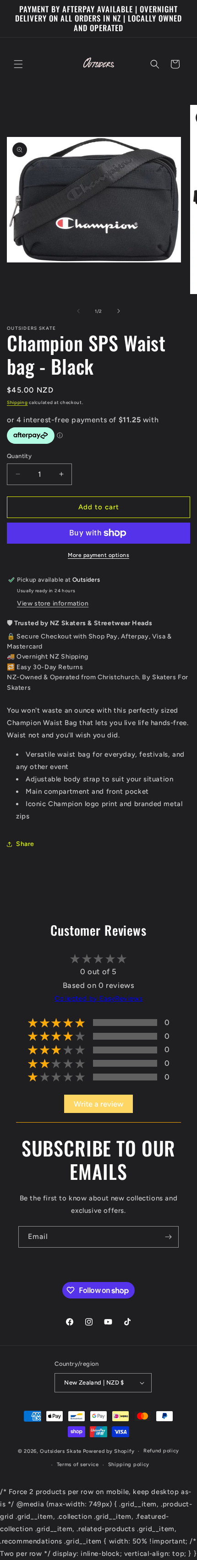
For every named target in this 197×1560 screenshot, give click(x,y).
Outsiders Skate (61, 1451)
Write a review (98, 1103)
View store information (52, 603)
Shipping (17, 402)
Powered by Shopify (109, 1451)
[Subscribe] (168, 1237)
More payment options (98, 555)
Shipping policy (129, 1464)
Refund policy (161, 1451)
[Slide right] (119, 311)
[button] (18, 64)
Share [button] (25, 844)
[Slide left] (78, 311)
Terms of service (78, 1464)
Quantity (19, 456)
